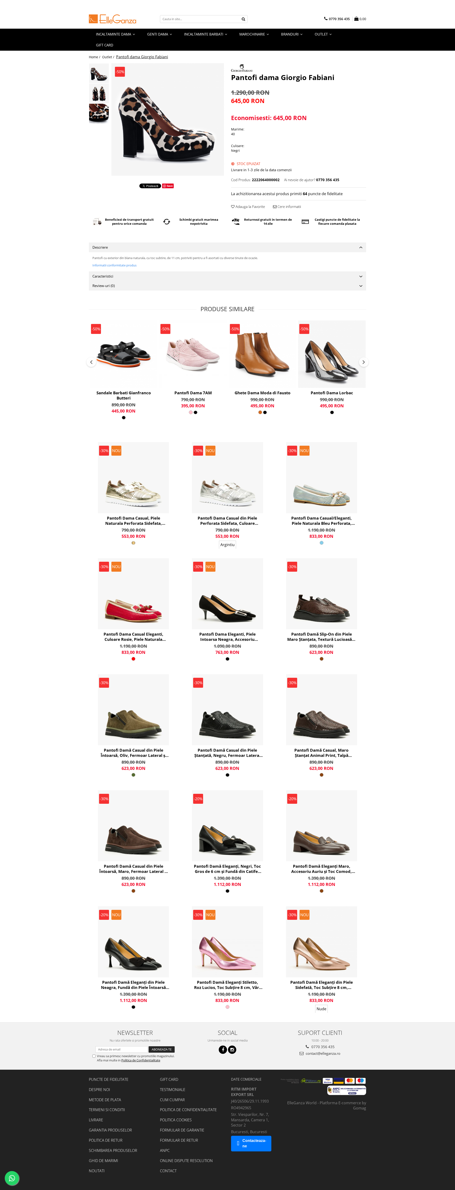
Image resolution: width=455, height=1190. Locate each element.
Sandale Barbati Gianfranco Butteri (123, 395)
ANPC (165, 1150)
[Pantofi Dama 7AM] (193, 354)
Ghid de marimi (103, 1160)
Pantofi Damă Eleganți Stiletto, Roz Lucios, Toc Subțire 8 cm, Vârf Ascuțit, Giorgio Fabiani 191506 (227, 985)
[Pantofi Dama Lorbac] (332, 354)
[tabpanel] (167, 119)
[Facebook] (223, 1050)
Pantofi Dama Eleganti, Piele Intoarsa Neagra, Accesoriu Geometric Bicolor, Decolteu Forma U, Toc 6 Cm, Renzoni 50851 (227, 637)
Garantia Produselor (110, 1130)
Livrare (96, 1120)
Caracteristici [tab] (102, 276)
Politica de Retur (106, 1140)
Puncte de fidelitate (108, 1079)
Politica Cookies (176, 1120)
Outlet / (108, 57)
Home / (95, 57)
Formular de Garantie (182, 1130)
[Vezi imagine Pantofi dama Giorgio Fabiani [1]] (99, 93)
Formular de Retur (179, 1140)
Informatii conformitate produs (114, 265)
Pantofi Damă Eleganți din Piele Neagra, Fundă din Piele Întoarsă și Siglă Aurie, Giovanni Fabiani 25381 (133, 985)
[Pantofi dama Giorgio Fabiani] (167, 119)
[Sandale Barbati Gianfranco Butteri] (123, 354)
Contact (168, 1170)
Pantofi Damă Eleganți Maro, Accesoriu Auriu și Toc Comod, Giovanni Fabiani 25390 (321, 869)
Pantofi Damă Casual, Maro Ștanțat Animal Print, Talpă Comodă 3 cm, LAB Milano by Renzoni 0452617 (321, 753)
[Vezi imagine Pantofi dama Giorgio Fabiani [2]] (99, 113)
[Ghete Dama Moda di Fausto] (262, 354)
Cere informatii (289, 206)
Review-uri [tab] (103, 285)
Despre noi (99, 1089)
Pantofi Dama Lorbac (332, 392)
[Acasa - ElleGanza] (112, 18)
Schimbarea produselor (113, 1150)
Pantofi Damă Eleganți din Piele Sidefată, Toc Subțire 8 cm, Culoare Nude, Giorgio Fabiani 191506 (321, 985)
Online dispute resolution (186, 1160)
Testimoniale (172, 1089)
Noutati (97, 1170)
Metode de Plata (105, 1099)
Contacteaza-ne (254, 1143)
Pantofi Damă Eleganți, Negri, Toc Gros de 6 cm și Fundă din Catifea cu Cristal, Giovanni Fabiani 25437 (227, 869)
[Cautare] (243, 19)
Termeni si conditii (107, 1109)
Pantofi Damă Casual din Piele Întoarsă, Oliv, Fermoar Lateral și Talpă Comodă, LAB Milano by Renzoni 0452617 (133, 753)
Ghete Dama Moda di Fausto (263, 392)
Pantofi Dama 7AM (193, 392)
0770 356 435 (322, 1046)
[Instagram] (232, 1050)
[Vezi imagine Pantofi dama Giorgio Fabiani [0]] (99, 73)
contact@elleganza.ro (322, 1053)
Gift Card (169, 1079)
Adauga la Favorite (250, 206)
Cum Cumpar (172, 1099)
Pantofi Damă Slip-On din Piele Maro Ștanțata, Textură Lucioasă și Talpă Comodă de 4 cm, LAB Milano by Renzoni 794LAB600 (321, 637)
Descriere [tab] (100, 247)
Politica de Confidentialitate (140, 1060)
